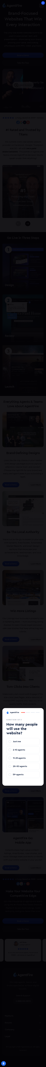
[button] (43, 3)
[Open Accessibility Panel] (3, 1063)
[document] (23, 533)
